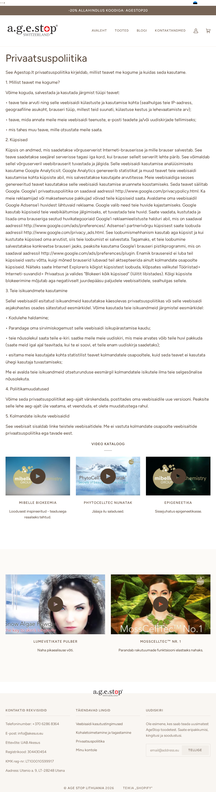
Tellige (195, 750)
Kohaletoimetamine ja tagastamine (103, 732)
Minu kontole (86, 750)
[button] (204, 3)
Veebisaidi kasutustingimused (99, 724)
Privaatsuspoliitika (90, 741)
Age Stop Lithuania (86, 788)
